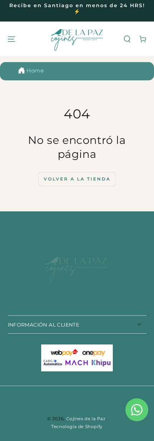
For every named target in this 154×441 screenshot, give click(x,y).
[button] (127, 39)
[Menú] (11, 39)
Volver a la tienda (77, 179)
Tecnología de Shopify (77, 426)
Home (35, 70)
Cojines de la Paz (86, 418)
